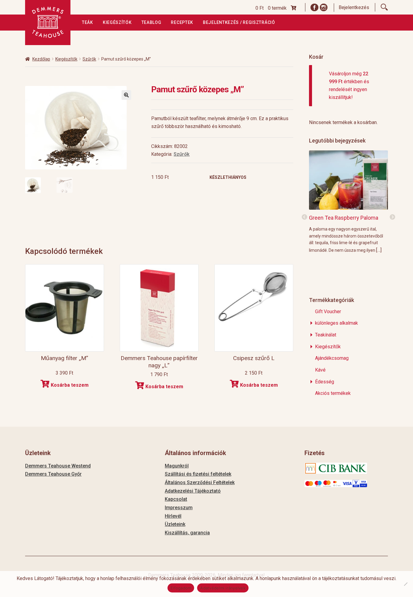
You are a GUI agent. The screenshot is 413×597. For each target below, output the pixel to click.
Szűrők (89, 59)
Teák (87, 22)
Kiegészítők (117, 22)
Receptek (182, 22)
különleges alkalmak (336, 323)
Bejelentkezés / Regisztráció (239, 22)
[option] (348, 201)
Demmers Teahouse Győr (53, 474)
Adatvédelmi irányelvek (223, 588)
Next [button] (392, 217)
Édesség (324, 382)
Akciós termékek (333, 393)
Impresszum (179, 507)
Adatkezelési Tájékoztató (193, 491)
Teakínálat (325, 335)
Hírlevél (173, 516)
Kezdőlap (41, 59)
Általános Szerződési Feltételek (200, 482)
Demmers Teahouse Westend (58, 466)
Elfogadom (181, 588)
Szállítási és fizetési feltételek (198, 474)
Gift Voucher (328, 311)
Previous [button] (304, 217)
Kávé (320, 370)
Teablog (151, 22)
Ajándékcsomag (332, 358)
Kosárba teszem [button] (70, 385)
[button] (126, 95)
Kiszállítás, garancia (187, 533)
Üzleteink (175, 524)
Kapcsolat (176, 499)
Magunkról (177, 466)
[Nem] (405, 584)
